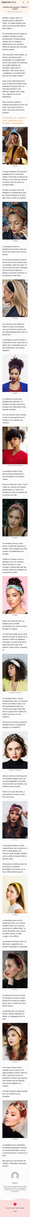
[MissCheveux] (9, 2)
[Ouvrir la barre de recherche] (23, 2)
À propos (7, 1208)
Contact (13, 1208)
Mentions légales (20, 1208)
